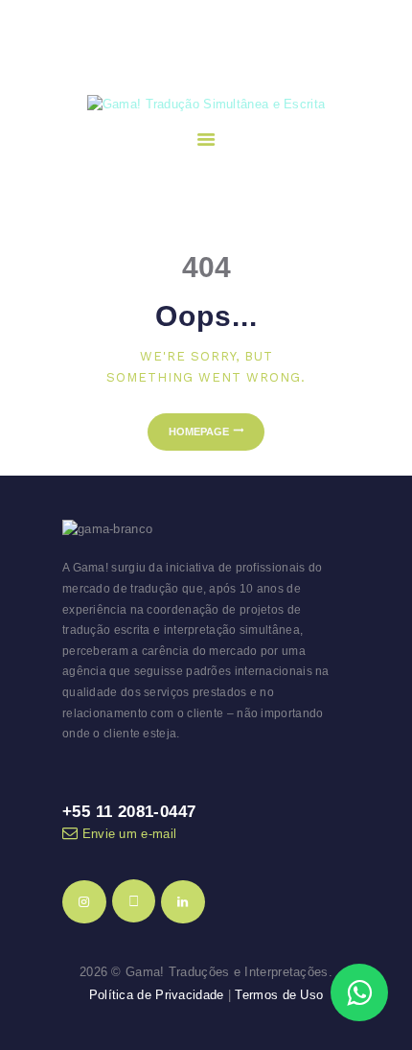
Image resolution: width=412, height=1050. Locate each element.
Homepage (199, 431)
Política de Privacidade (156, 995)
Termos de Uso (279, 995)
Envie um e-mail (129, 834)
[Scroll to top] (380, 934)
